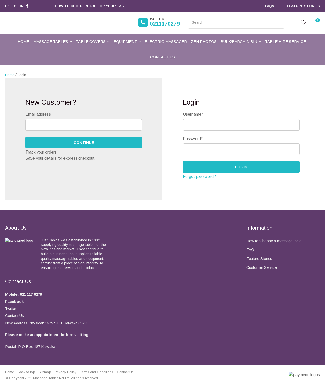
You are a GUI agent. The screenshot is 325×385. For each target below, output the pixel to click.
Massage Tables (50, 41)
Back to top (26, 372)
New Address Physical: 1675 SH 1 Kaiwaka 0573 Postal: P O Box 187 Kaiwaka (47, 335)
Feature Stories (303, 6)
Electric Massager (166, 41)
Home (23, 41)
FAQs (269, 6)
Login (292, 22)
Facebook (14, 301)
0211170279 (165, 22)
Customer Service (261, 267)
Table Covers (91, 41)
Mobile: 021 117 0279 (23, 294)
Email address (38, 114)
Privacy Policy (65, 372)
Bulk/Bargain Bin (239, 41)
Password (193, 139)
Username (193, 114)
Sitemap (45, 372)
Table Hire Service (285, 41)
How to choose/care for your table (91, 6)
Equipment (125, 41)
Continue (84, 142)
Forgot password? (199, 176)
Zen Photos (204, 41)
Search (278, 22)
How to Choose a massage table (273, 241)
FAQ (250, 249)
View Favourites (303, 22)
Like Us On (14, 6)
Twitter (10, 308)
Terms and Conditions (96, 372)
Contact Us (162, 57)
